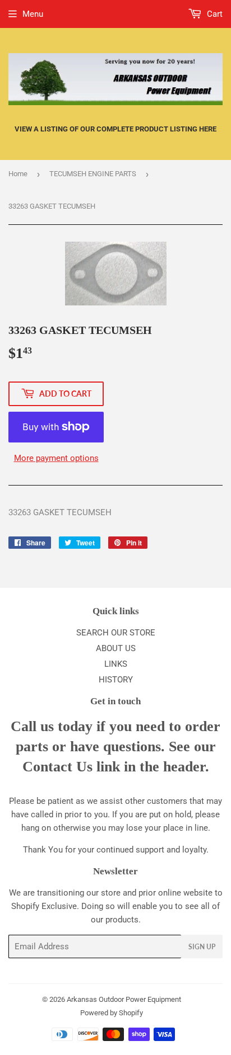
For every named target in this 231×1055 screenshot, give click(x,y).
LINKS (115, 664)
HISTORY (116, 680)
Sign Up (201, 947)
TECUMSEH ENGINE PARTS (92, 173)
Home (17, 173)
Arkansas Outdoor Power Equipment (124, 999)
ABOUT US (116, 648)
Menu (32, 14)
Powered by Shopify (111, 1013)
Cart (214, 14)
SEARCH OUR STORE (115, 633)
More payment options (56, 458)
